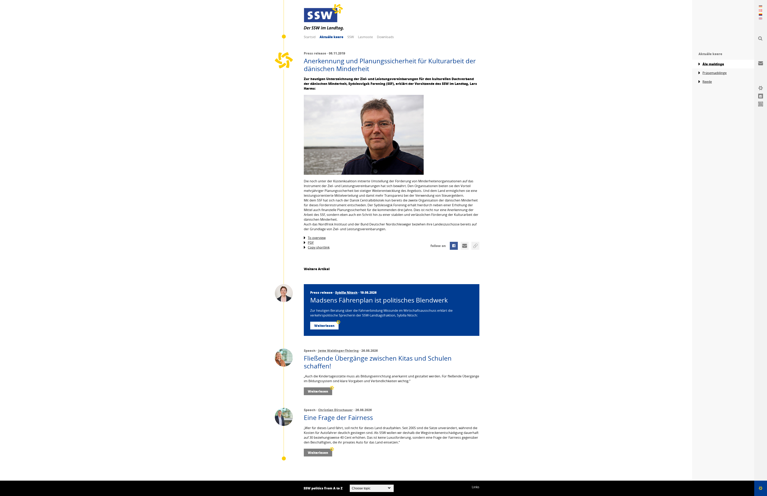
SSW (350, 37)
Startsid (310, 37)
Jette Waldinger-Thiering (338, 350)
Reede (707, 81)
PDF (311, 242)
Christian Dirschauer (335, 410)
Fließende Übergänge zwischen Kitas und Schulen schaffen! (378, 362)
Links (475, 487)
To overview (317, 238)
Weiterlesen (324, 325)
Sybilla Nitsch (346, 292)
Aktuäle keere (331, 37)
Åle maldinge (713, 64)
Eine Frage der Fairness (338, 417)
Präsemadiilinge (714, 73)
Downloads (385, 37)
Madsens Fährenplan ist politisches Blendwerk (379, 300)
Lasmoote (365, 37)
